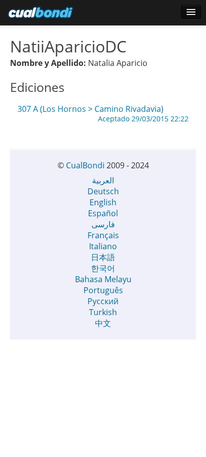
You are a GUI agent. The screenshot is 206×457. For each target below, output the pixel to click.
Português (103, 290)
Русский (103, 301)
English (103, 202)
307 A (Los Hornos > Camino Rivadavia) (103, 109)
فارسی (103, 224)
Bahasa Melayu (103, 279)
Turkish (103, 312)
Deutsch (103, 191)
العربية (103, 180)
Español (103, 213)
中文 (103, 323)
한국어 (103, 268)
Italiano (103, 246)
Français (103, 235)
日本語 (103, 257)
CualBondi (85, 165)
